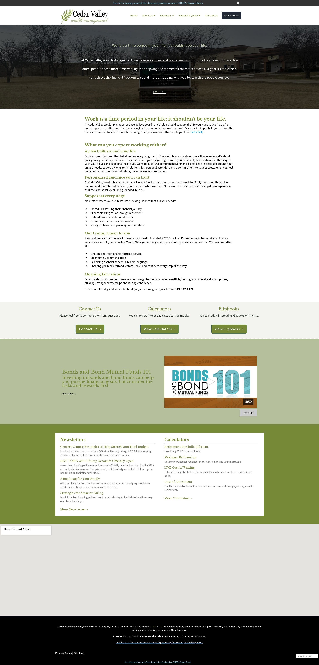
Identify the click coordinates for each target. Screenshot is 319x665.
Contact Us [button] (88, 329)
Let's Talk (197, 132)
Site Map (79, 653)
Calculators (176, 439)
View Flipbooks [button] (227, 329)
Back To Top (305, 656)
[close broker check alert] (238, 3)
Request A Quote (188, 15)
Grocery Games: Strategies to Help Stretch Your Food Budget (104, 446)
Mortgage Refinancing (180, 457)
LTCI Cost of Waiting (179, 467)
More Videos (69, 394)
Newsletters (73, 439)
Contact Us (211, 15)
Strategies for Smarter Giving (81, 493)
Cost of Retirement (178, 481)
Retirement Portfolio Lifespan (186, 446)
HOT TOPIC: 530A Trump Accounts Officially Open (97, 461)
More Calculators (178, 498)
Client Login (231, 15)
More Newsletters (74, 509)
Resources (165, 15)
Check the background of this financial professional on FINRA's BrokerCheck (158, 3)
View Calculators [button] (158, 329)
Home (133, 15)
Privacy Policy (63, 653)
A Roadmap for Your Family (80, 478)
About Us (147, 15)
